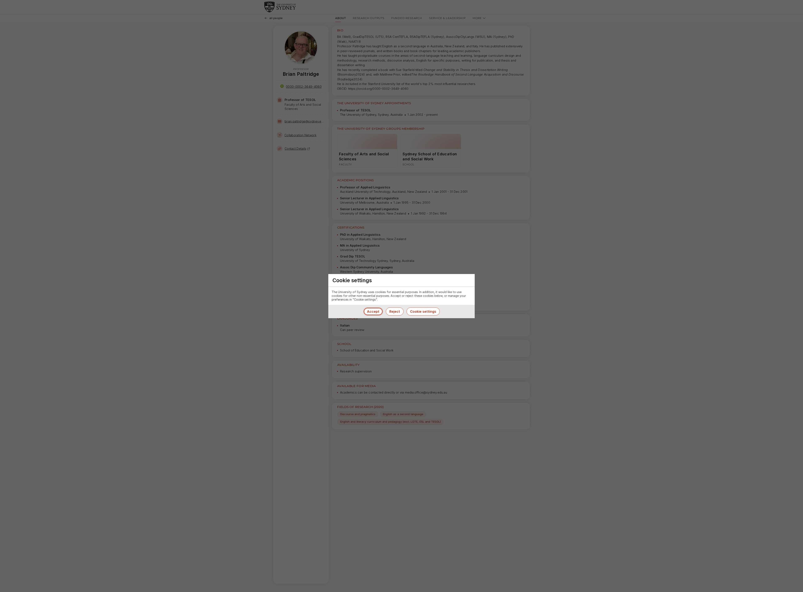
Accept (373, 311)
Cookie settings (423, 311)
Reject (394, 311)
